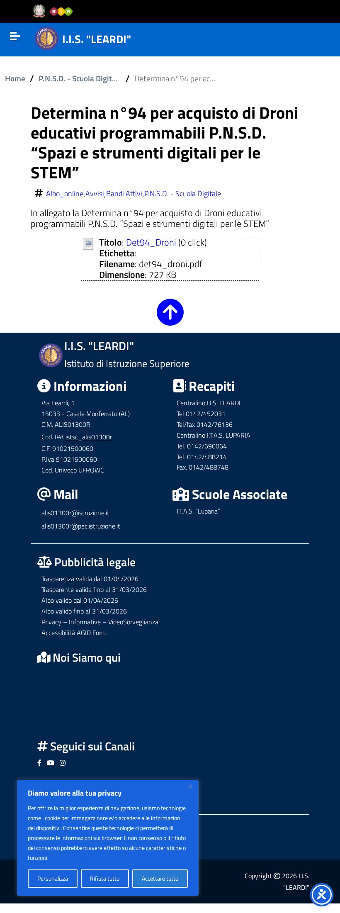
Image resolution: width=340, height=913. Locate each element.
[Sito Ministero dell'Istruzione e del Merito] (55, 11)
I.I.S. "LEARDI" (96, 38)
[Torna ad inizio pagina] (170, 319)
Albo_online (64, 193)
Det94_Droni (151, 242)
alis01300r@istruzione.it (75, 513)
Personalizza (52, 878)
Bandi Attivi (124, 193)
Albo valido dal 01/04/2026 (79, 600)
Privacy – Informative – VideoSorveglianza (99, 622)
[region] (108, 837)
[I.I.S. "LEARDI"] (46, 37)
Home (15, 78)
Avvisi (94, 193)
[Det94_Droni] (88, 243)
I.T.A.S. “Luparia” (198, 511)
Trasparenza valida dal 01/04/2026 (89, 579)
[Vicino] (190, 786)
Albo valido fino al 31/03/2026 (84, 611)
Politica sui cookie (71, 857)
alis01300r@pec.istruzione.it (80, 526)
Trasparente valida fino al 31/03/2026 (94, 589)
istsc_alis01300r (89, 437)
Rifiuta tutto (104, 878)
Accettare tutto (160, 878)
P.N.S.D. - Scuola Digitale (80, 78)
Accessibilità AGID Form (74, 633)
